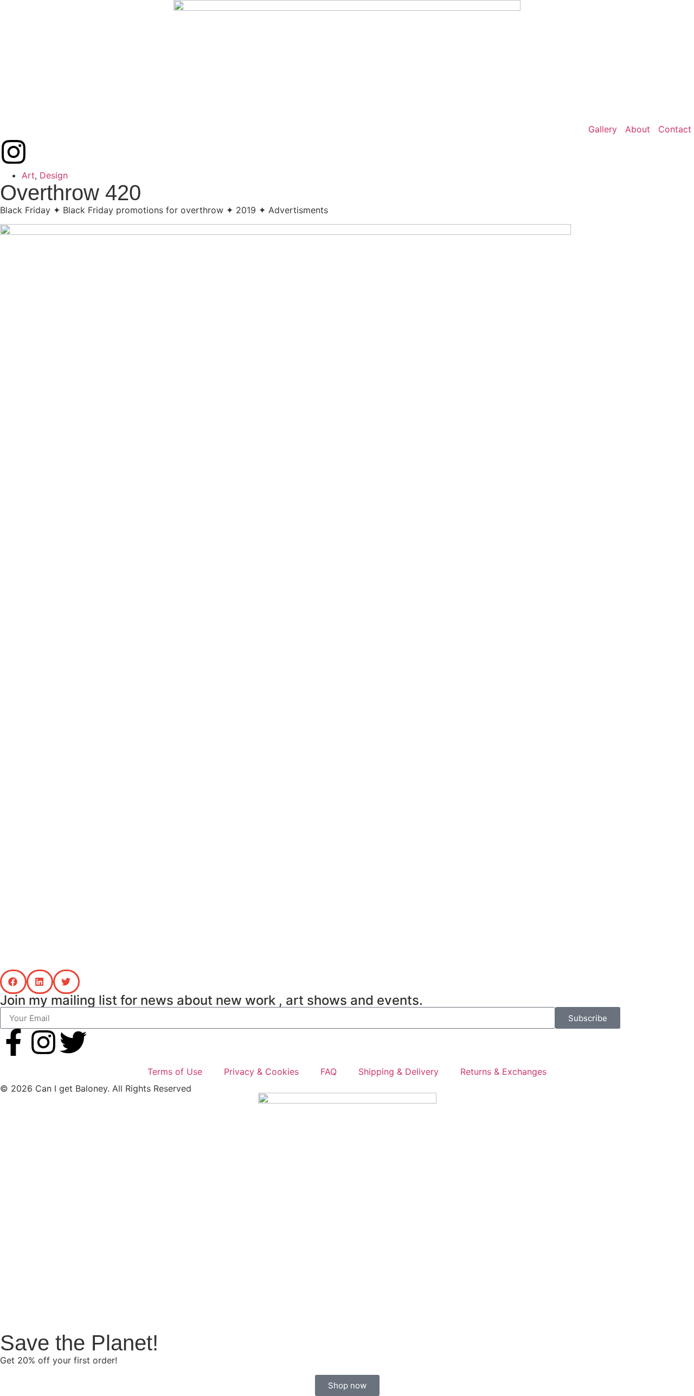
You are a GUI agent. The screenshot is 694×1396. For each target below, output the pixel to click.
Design (54, 175)
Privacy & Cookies (261, 1071)
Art (28, 175)
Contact (674, 129)
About (637, 129)
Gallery (602, 129)
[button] (13, 982)
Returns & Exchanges (503, 1071)
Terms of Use (174, 1071)
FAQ (328, 1071)
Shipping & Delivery (398, 1071)
